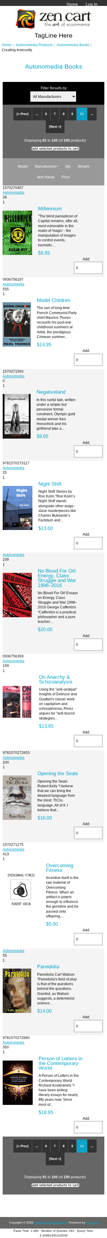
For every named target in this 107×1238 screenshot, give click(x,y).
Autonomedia (13, 192)
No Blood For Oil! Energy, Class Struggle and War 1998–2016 (57, 578)
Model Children (53, 300)
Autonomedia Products (34, 45)
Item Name (46, 177)
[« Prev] (23, 114)
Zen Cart (92, 1222)
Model (23, 166)
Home (72, 4)
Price (66, 177)
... (37, 114)
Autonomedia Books (73, 45)
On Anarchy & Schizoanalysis (56, 679)
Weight (83, 166)
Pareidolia (48, 966)
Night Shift (50, 484)
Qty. (68, 166)
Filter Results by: (54, 88)
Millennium (50, 208)
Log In (91, 4)
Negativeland (51, 392)
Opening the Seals (57, 773)
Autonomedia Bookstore (50, 1222)
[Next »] (55, 126)
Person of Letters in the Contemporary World (60, 1063)
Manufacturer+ (46, 166)
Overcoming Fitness (59, 867)
